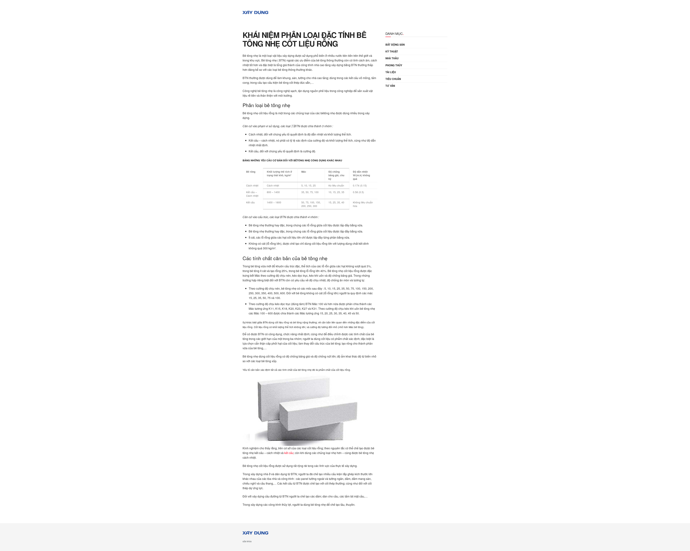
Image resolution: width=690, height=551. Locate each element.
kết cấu (288, 453)
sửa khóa (247, 541)
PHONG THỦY (393, 65)
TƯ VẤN (390, 85)
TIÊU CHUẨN (393, 79)
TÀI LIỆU (390, 72)
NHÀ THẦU (392, 58)
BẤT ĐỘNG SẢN (395, 44)
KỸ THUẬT (391, 51)
